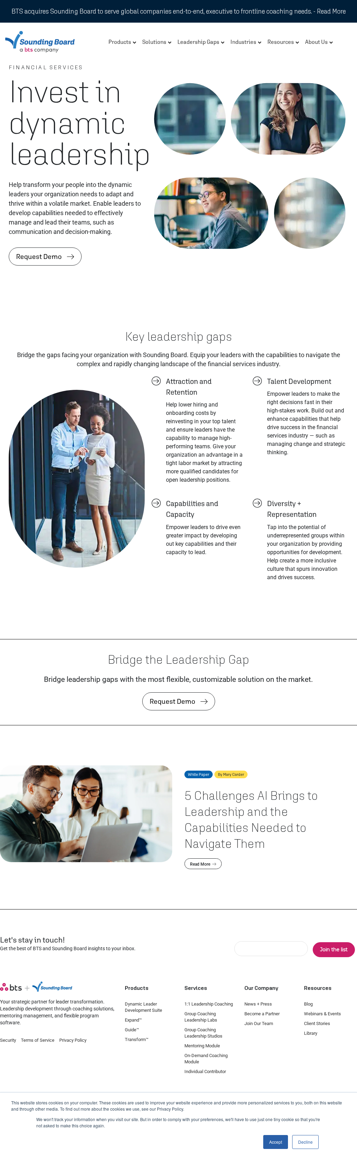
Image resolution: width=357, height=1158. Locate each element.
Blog (308, 1004)
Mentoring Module (202, 1045)
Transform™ (137, 1039)
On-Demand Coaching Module (206, 1058)
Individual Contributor (205, 1071)
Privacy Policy (72, 1040)
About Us (316, 42)
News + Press (258, 1004)
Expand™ (133, 1020)
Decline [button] (305, 1142)
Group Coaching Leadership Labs (200, 1017)
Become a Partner (262, 1013)
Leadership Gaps (198, 42)
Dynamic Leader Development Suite (143, 1007)
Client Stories (317, 1023)
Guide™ (132, 1029)
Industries (243, 42)
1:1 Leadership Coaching (208, 1004)
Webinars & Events (322, 1013)
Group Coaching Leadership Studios (203, 1033)
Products (119, 42)
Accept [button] (275, 1142)
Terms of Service (37, 1040)
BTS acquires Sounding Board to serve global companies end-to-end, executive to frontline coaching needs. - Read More (179, 11)
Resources (280, 42)
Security (8, 1040)
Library (310, 1033)
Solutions (154, 42)
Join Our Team (258, 1023)
